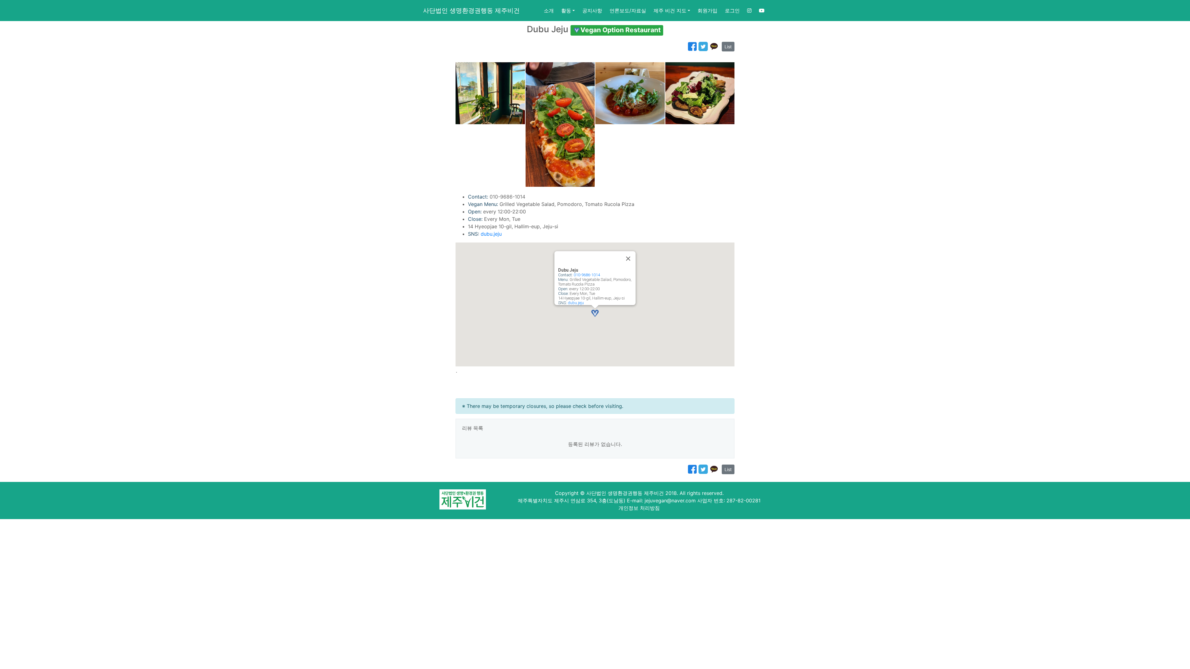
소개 (549, 10)
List (728, 46)
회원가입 (707, 10)
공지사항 (592, 10)
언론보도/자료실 (628, 10)
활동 (566, 10)
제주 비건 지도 (670, 10)
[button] (595, 313)
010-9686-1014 (587, 275)
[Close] (628, 258)
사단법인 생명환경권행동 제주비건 (471, 10)
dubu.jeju (491, 234)
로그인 (732, 10)
